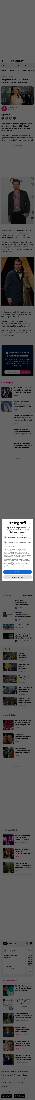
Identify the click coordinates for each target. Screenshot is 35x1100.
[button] (17, 546)
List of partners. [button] (21, 556)
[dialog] (17, 550)
